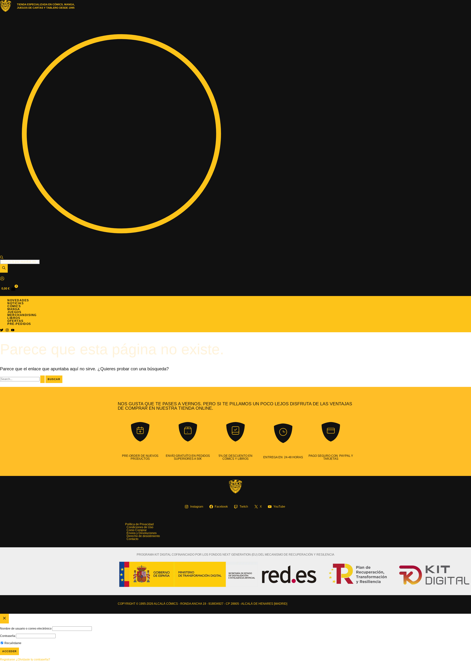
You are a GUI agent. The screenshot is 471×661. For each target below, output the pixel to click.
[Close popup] (4, 618)
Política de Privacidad (139, 524)
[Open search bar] (1, 258)
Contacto (132, 539)
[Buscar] (4, 268)
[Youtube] (12, 330)
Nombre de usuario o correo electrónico (26, 628)
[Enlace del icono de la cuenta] (2, 278)
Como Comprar (137, 530)
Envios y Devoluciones (142, 533)
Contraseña (7, 635)
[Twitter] (1, 330)
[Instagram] (7, 330)
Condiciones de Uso (140, 527)
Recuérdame (12, 643)
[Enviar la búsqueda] (42, 379)
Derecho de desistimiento (143, 536)
